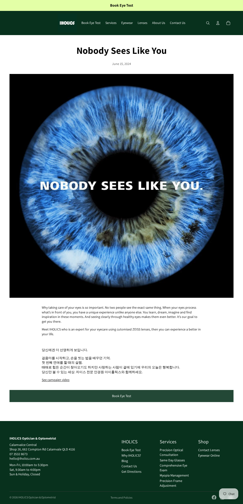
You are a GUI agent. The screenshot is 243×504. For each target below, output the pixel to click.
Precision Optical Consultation (171, 452)
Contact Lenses (209, 450)
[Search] (208, 23)
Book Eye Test (121, 396)
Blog (125, 461)
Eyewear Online (209, 455)
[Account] (218, 23)
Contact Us (129, 466)
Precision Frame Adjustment (171, 483)
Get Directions (131, 471)
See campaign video (56, 380)
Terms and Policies (121, 497)
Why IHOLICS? (131, 455)
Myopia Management (174, 475)
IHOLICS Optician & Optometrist (37, 497)
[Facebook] (214, 497)
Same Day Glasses (172, 460)
